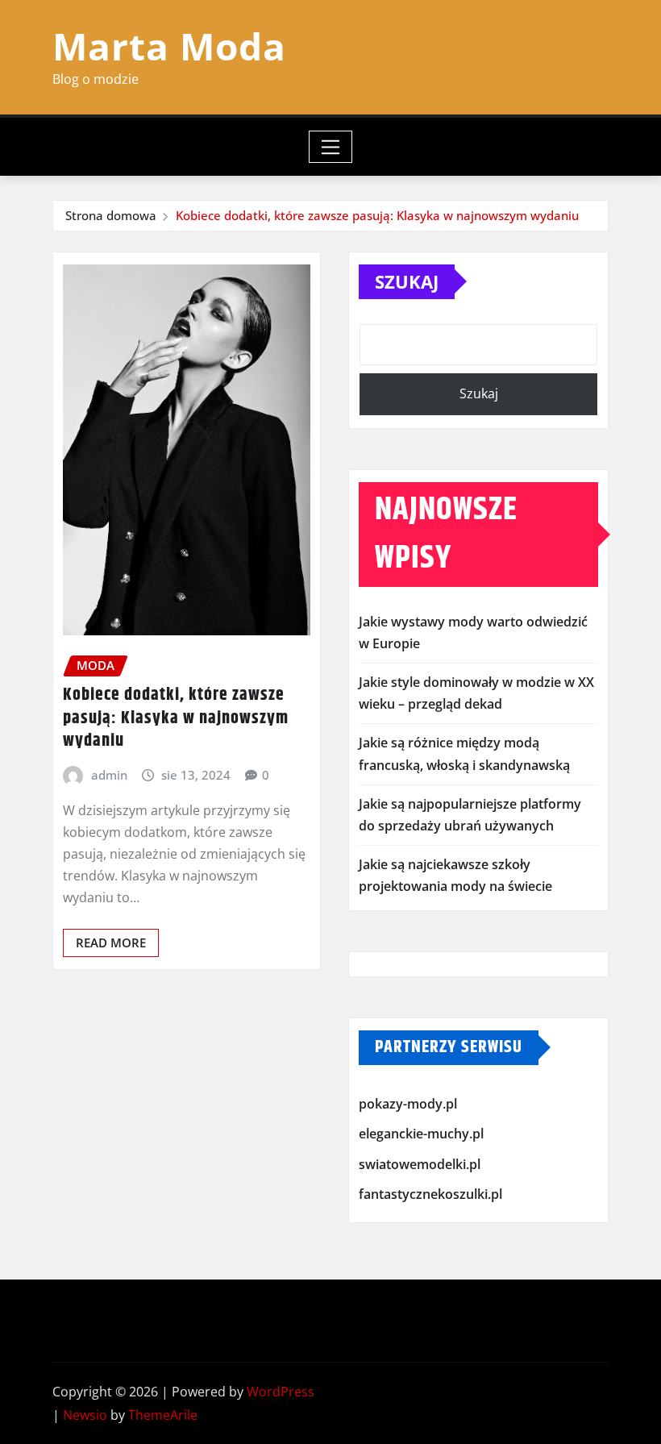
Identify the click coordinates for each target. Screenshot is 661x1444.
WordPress (280, 1391)
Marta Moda (169, 46)
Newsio (85, 1415)
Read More (111, 942)
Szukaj (407, 281)
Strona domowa (110, 215)
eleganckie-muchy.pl (421, 1133)
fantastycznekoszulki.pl (430, 1194)
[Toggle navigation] (331, 147)
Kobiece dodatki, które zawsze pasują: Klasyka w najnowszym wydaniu (377, 215)
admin (109, 775)
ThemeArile (162, 1415)
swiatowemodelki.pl (419, 1164)
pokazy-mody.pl (408, 1104)
